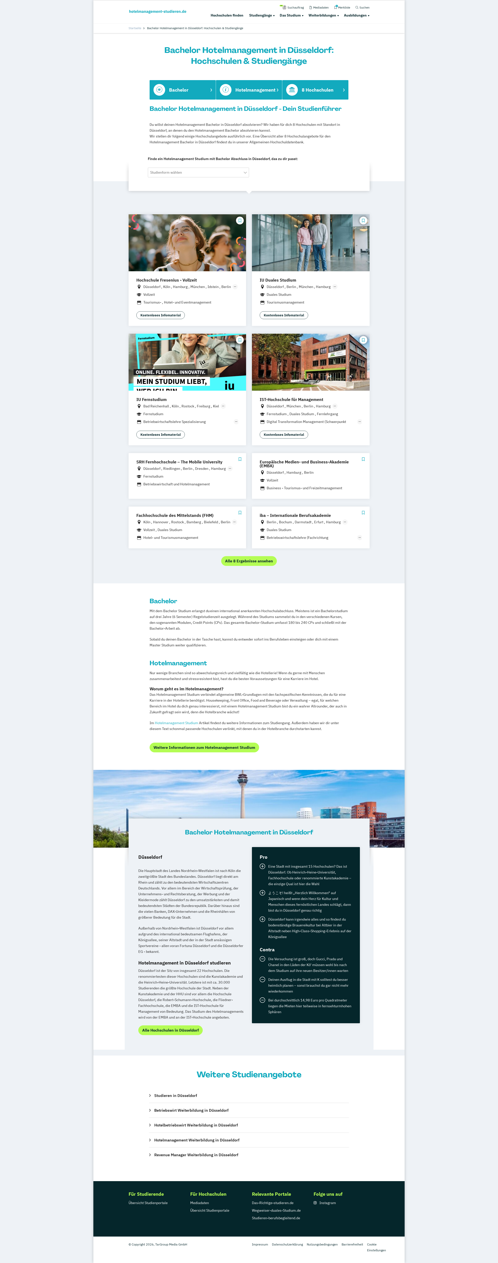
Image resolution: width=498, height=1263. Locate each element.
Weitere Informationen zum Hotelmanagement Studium (204, 747)
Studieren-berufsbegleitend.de (276, 1218)
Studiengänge (260, 15)
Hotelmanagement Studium (176, 723)
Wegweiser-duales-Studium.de (276, 1210)
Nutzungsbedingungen (322, 1244)
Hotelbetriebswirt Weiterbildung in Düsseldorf (196, 1125)
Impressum (260, 1244)
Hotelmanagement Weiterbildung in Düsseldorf (196, 1140)
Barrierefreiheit (352, 1244)
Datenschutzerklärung (287, 1244)
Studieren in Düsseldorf (175, 1095)
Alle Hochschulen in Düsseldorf (170, 1030)
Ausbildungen (355, 15)
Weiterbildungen (322, 15)
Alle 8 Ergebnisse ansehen (249, 561)
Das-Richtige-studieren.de (273, 1203)
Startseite (135, 28)
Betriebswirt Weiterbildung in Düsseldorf (191, 1110)
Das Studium (290, 15)
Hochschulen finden (227, 15)
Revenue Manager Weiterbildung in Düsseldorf (196, 1154)
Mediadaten (199, 1203)
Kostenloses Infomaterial (160, 315)
